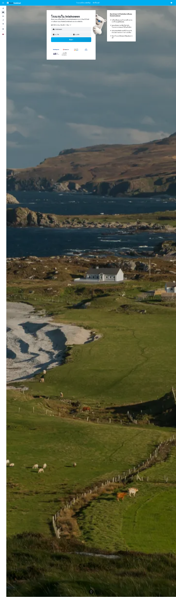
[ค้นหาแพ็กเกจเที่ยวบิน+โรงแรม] (3, 20)
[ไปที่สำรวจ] (3, 24)
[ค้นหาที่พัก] (3, 12)
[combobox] (61, 25)
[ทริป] (3, 29)
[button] (3, 3)
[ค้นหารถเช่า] (3, 16)
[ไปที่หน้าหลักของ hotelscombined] (14, 3)
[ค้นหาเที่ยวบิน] (3, 8)
